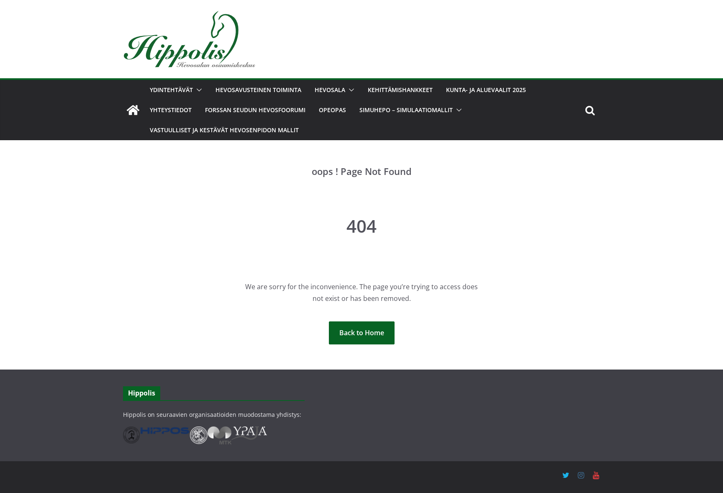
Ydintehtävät (171, 90)
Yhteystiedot (171, 110)
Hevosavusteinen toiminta (258, 90)
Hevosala (330, 90)
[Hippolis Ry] (133, 110)
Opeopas (332, 110)
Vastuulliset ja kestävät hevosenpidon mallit (224, 130)
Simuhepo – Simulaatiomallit (406, 110)
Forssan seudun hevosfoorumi (255, 110)
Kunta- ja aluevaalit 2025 (486, 90)
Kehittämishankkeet (400, 90)
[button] (197, 90)
